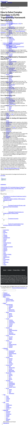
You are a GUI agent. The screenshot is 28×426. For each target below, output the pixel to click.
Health (4, 245)
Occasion (11, 363)
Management (12, 350)
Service (10, 96)
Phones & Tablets (7, 254)
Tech (10, 109)
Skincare (11, 381)
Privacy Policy (16, 270)
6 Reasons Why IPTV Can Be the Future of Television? (13, 187)
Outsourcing (9, 365)
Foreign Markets (7, 242)
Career (7, 35)
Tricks (7, 401)
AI (6, 302)
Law (7, 417)
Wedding (8, 419)
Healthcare (8, 407)
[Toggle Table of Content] (2, 40)
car (4, 233)
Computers (11, 38)
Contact (5, 10)
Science (10, 374)
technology (5, 262)
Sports (7, 388)
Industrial (5, 410)
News (4, 253)
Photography (12, 84)
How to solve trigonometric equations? (11, 44)
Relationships (6, 257)
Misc (4, 251)
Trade (7, 397)
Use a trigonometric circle (11, 45)
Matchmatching (12, 353)
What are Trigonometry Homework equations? (13, 43)
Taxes (10, 108)
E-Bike (10, 48)
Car (9, 317)
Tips (4, 263)
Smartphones (12, 383)
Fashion (10, 55)
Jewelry (8, 415)
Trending (11, 305)
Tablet (10, 106)
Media (10, 354)
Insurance (8, 411)
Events (7, 335)
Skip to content (4, 1)
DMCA (23, 270)
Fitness (7, 340)
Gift (4, 402)
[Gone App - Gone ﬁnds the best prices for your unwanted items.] (6, 2)
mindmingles (3, 24)
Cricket (10, 42)
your (12, 114)
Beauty (10, 313)
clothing (5, 235)
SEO (10, 93)
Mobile (7, 74)
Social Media (6, 259)
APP (10, 25)
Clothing (11, 320)
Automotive (6, 229)
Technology (11, 110)
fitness (4, 240)
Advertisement (9, 299)
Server (10, 378)
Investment (8, 131)
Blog (4, 231)
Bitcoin (10, 314)
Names (10, 79)
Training (8, 398)
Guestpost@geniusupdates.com (19, 287)
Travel (7, 117)
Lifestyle (5, 249)
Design (10, 329)
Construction (12, 39)
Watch (7, 420)
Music (10, 78)
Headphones (9, 405)
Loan (7, 349)
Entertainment (9, 21)
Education (11, 332)
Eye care (11, 53)
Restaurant (8, 372)
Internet (5, 248)
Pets (10, 366)
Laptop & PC (6, 294)
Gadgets (11, 345)
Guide (7, 120)
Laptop (7, 416)
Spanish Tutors (12, 104)
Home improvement (8, 246)
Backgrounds (12, 311)
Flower (10, 59)
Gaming (5, 244)
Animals (10, 24)
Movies (10, 360)
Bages (7, 312)
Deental (8, 327)
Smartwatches (7, 295)
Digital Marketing (13, 47)
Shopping (8, 380)
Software (11, 385)
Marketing (11, 352)
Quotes (10, 86)
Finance (5, 239)
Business (5, 232)
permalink (3, 175)
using (14, 127)
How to (8, 408)
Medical (5, 250)
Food (10, 60)
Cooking (11, 41)
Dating (10, 326)
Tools (7, 396)
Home (4, 270)
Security (11, 375)
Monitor (11, 358)
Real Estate (11, 370)
